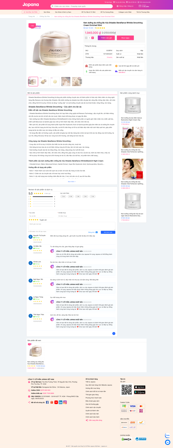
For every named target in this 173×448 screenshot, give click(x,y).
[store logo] (30, 5)
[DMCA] (140, 440)
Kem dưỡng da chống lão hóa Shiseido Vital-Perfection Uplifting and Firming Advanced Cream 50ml (132, 183)
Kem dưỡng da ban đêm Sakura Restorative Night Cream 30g (131, 119)
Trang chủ (31, 16)
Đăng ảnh (93, 232)
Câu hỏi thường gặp (92, 404)
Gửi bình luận (108, 232)
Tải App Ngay (108, 2)
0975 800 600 (45, 390)
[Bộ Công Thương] (126, 440)
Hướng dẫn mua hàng (93, 388)
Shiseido (109, 57)
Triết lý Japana (90, 382)
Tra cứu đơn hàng (120, 2)
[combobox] (81, 6)
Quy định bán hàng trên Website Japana (99, 385)
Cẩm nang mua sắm (145, 2)
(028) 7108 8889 (48, 393)
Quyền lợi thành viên (92, 410)
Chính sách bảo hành (92, 417)
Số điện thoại (62, 212)
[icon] (47, 403)
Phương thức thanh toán (94, 398)
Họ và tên (32, 212)
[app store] (139, 389)
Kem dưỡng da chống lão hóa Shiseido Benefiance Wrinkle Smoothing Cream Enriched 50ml (35, 363)
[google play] (139, 394)
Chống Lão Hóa (45, 16)
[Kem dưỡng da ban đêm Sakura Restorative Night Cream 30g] (132, 105)
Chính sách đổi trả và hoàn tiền (96, 391)
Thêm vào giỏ (106, 38)
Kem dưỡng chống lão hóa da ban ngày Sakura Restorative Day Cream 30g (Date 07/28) (132, 215)
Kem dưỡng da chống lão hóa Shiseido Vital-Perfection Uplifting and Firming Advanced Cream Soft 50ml (132, 151)
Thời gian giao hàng (92, 394)
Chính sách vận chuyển (93, 407)
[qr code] (126, 389)
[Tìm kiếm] (52, 6)
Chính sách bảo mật (92, 414)
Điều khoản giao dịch (92, 401)
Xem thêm (72, 181)
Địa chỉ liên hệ (132, 2)
